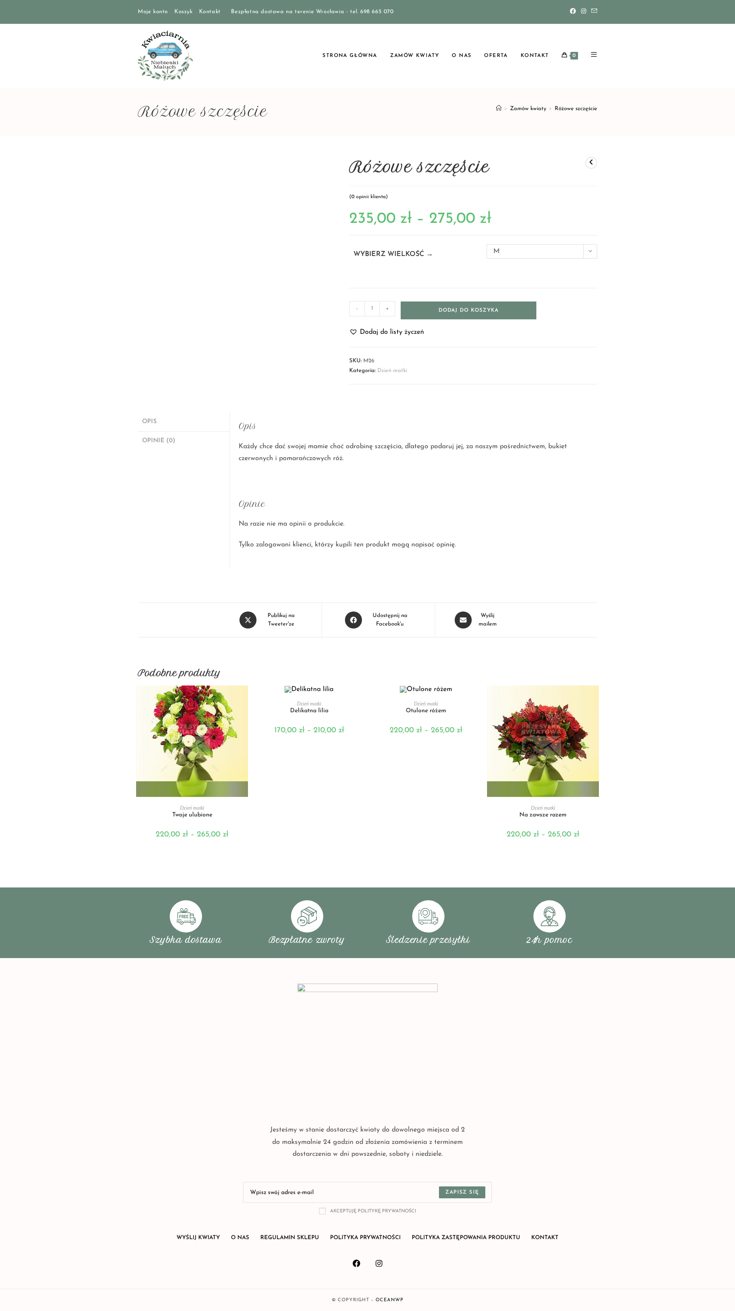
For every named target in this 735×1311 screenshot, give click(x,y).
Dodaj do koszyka (469, 310)
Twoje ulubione (192, 815)
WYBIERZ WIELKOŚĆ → (393, 254)
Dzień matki (392, 370)
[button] (386, 332)
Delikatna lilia (309, 711)
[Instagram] (583, 12)
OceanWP (390, 1300)
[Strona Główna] (498, 108)
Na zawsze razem (543, 815)
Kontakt (210, 11)
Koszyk (183, 11)
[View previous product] (591, 163)
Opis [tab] (149, 421)
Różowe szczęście (576, 108)
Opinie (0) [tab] (158, 441)
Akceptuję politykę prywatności (373, 1211)
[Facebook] (572, 12)
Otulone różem (426, 711)
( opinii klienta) (368, 196)
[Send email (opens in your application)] (593, 12)
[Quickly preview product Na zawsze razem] (594, 700)
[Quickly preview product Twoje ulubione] (243, 700)
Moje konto (153, 11)
